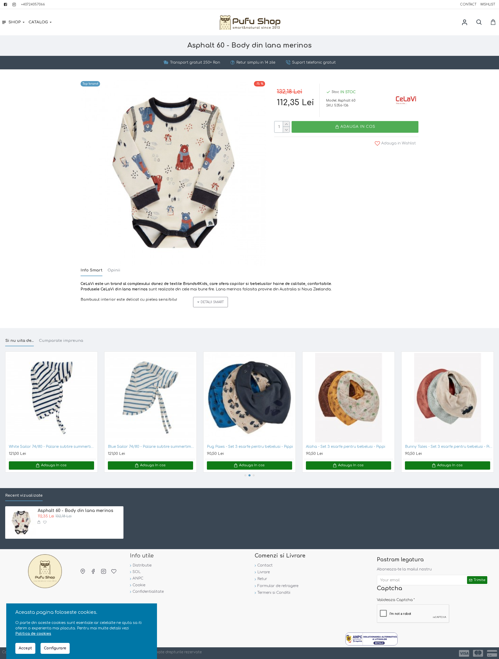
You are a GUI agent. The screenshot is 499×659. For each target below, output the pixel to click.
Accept (25, 648)
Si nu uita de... (19, 340)
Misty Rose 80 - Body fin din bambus (43, 447)
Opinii (114, 270)
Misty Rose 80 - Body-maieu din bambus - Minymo (449, 447)
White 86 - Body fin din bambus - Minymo (245, 447)
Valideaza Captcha (395, 600)
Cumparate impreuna (61, 340)
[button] (245, 475)
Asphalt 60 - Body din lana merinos (75, 510)
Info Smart (91, 270)
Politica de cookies (33, 634)
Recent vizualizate (24, 495)
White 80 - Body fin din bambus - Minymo (146, 447)
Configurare (55, 648)
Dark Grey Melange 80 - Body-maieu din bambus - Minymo (349, 447)
